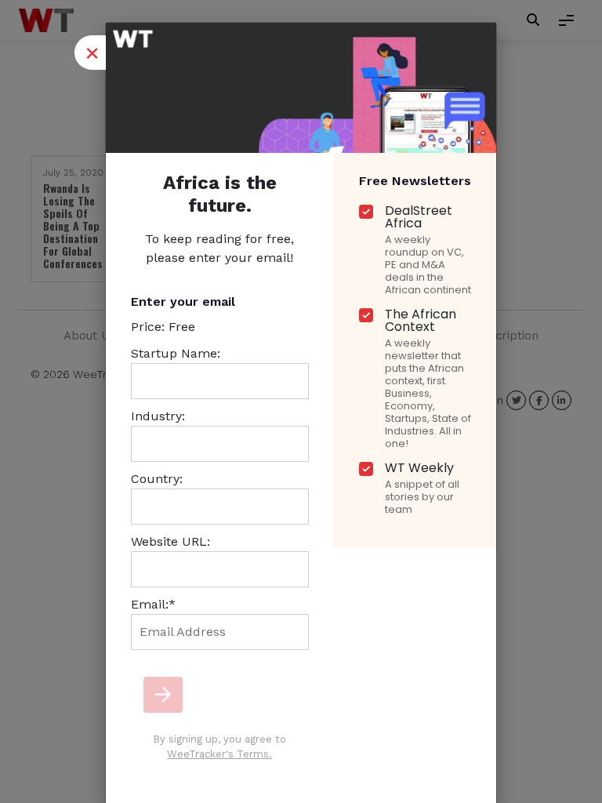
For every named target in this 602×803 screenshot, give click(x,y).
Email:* (153, 604)
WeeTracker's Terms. (219, 754)
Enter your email (183, 301)
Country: (157, 478)
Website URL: (170, 541)
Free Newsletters (415, 180)
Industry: (158, 416)
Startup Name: (175, 353)
